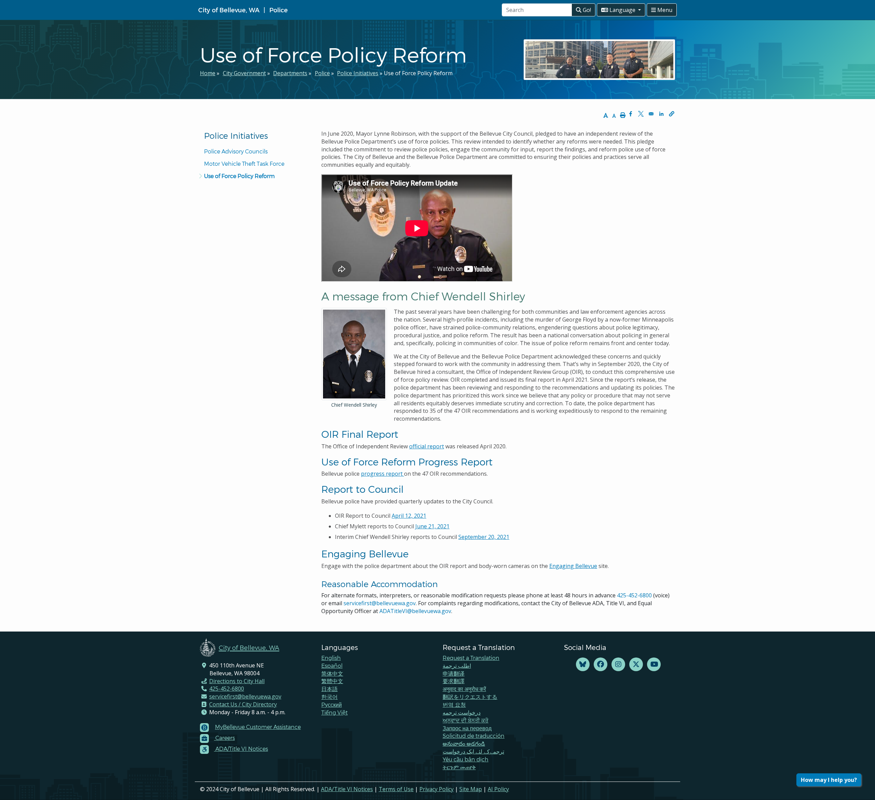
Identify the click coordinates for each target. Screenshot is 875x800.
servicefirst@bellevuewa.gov (380, 603)
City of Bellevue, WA (228, 9)
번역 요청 (454, 704)
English (331, 657)
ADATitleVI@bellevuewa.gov (415, 611)
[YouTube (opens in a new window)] (654, 664)
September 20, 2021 (483, 537)
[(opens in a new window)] (583, 664)
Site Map (470, 789)
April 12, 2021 (409, 515)
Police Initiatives (357, 73)
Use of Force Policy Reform (239, 176)
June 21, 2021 (432, 526)
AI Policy (498, 789)
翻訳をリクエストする (470, 696)
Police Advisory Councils (236, 151)
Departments (290, 73)
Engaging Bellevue (573, 566)
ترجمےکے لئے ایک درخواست (473, 751)
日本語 (329, 689)
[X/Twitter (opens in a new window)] (636, 664)
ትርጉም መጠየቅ (459, 767)
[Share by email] (651, 114)
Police (278, 9)
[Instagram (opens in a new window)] (618, 664)
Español (331, 665)
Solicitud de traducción (473, 735)
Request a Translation (471, 657)
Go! (586, 10)
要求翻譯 (454, 681)
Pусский (331, 704)
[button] (671, 114)
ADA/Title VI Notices (347, 789)
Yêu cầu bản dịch (465, 759)
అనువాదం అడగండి (464, 743)
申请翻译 (454, 673)
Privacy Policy (436, 789)
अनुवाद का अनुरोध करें (464, 689)
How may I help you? (829, 780)
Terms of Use (396, 789)
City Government (244, 73)
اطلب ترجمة (457, 665)
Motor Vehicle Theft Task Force (244, 163)
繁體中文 (332, 681)
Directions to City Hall (237, 681)
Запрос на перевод (467, 728)
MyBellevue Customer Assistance (258, 726)
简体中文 (332, 673)
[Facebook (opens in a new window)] (600, 664)
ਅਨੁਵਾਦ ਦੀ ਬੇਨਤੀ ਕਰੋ (465, 720)
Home (207, 73)
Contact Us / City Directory (243, 704)
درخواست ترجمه (462, 712)
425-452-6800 (634, 595)
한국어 (329, 696)
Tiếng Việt (334, 712)
